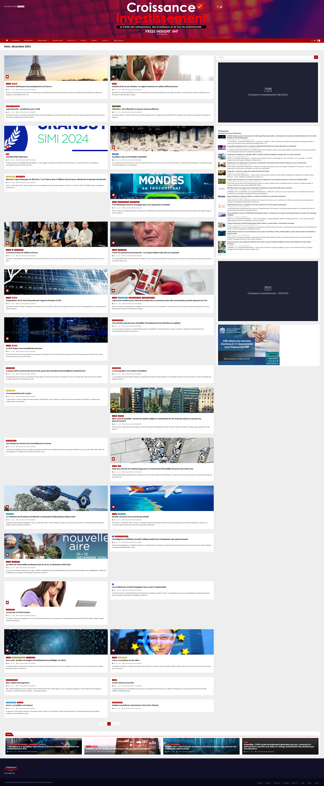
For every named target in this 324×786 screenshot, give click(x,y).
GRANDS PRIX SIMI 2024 (17, 157)
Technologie (57, 40)
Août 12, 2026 (92, 751)
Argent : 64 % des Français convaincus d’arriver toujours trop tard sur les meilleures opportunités (200, 747)
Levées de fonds (20, 176)
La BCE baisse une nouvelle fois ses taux (24, 348)
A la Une (8, 83)
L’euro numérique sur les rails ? (126, 660)
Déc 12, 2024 (117, 424)
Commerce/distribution (134, 297)
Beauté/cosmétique (11, 440)
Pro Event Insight (134, 201)
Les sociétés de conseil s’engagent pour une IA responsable (139, 587)
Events (83, 40)
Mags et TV (71, 40)
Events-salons (15, 561)
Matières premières (117, 702)
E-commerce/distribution (148, 297)
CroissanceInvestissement (27, 89)
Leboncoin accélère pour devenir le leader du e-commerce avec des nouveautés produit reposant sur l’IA (159, 300)
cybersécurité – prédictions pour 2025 (23, 109)
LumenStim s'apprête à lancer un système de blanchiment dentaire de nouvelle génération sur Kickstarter (261, 146)
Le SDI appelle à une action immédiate (129, 371)
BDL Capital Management (18, 683)
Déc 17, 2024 (11, 89)
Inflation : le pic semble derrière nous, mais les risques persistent (118, 748)
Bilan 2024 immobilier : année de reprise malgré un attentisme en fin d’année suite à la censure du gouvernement (156, 420)
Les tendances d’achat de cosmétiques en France (28, 443)
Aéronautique (9, 513)
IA (12, 249)
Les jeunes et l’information (18, 612)
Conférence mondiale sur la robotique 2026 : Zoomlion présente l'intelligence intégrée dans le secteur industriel (263, 154)
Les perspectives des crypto (18, 393)
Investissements (30, 657)
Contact (105, 40)
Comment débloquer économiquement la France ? (29, 86)
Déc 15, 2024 (117, 303)
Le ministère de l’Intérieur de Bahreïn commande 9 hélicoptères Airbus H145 (40, 517)
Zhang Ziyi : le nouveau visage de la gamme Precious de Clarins (248, 171)
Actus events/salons (123, 201)
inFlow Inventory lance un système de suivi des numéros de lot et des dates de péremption (257, 204)
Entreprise (28, 40)
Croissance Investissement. (46, 782)
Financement (43, 40)
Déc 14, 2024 (11, 351)
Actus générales (175, 744)
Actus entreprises (122, 297)
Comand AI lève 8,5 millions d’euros (22, 252)
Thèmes (94, 40)
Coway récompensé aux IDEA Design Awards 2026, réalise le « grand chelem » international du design (260, 223)
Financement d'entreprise (18, 657)
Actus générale (122, 249)
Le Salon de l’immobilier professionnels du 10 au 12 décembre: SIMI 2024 (38, 564)
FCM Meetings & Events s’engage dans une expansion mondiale (141, 205)
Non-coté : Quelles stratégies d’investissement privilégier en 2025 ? (36, 660)
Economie (16, 40)
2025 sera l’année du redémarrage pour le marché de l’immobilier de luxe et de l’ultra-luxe (152, 469)
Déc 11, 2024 (117, 542)
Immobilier (120, 415)
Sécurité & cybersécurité (12, 106)
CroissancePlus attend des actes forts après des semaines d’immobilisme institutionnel (45, 371)
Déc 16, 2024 (117, 112)
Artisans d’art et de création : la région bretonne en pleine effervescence (145, 86)
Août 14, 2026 (13, 751)
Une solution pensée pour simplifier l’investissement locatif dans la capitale (146, 323)
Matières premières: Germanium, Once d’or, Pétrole (135, 705)
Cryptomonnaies (10, 176)
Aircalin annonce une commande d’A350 (130, 517)
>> (224, 255)
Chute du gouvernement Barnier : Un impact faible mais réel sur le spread (145, 252)
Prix (7, 154)
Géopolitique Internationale (20, 744)
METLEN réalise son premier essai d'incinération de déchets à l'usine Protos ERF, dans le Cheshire (259, 188)
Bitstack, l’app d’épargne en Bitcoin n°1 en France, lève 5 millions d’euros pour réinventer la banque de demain (56, 179)
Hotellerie (20, 702)
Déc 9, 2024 (11, 708)
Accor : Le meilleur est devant (19, 705)
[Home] (7, 40)
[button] (312, 40)
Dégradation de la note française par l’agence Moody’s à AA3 (33, 300)
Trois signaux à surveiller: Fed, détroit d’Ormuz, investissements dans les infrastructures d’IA (43, 747)
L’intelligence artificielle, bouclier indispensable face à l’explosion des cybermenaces (150, 539)
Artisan (114, 83)
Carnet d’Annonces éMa (123, 683)
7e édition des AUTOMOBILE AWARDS (129, 157)
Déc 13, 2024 (11, 374)
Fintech (246, 742)
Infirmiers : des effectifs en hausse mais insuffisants (135, 109)
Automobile (115, 154)
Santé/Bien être (116, 106)
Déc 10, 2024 (11, 615)
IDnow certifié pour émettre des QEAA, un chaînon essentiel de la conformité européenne (256, 196)
